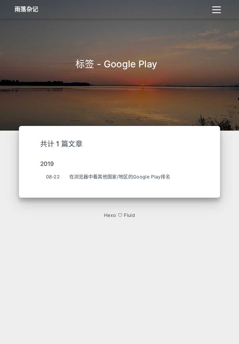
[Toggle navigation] (216, 9)
